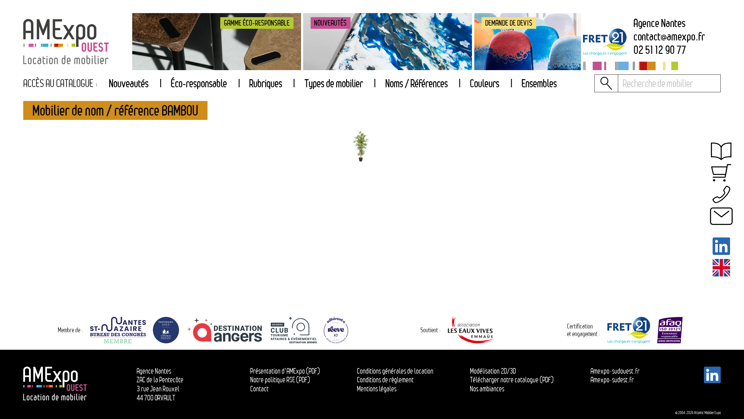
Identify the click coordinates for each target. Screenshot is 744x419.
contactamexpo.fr (669, 36)
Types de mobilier (334, 83)
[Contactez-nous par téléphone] (721, 194)
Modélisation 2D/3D (493, 371)
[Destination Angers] (225, 330)
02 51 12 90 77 (660, 49)
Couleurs (484, 83)
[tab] (266, 83)
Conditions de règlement (385, 379)
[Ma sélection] (721, 173)
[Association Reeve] (336, 330)
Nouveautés (129, 83)
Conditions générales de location (395, 371)
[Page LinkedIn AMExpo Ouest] (721, 246)
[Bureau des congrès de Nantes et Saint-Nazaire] (118, 330)
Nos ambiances (487, 388)
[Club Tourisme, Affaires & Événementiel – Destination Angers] (293, 330)
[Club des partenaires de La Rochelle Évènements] (166, 330)
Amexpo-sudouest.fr (615, 371)
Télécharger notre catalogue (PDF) (512, 379)
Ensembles (539, 83)
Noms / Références (416, 83)
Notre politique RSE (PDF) (280, 379)
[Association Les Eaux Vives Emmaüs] (471, 330)
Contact (259, 388)
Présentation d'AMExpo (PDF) (285, 371)
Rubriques (265, 83)
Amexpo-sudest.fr (612, 379)
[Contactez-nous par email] (721, 216)
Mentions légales (376, 388)
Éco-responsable (199, 83)
